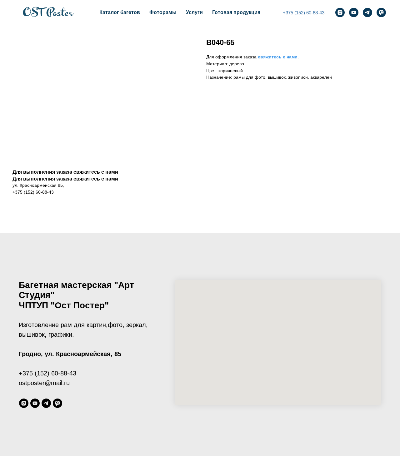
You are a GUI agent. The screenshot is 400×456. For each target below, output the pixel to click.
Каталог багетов (119, 12)
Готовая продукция (236, 12)
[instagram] (340, 12)
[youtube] (353, 12)
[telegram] (367, 12)
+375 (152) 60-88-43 (303, 12)
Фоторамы (163, 12)
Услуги (194, 12)
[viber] (381, 12)
